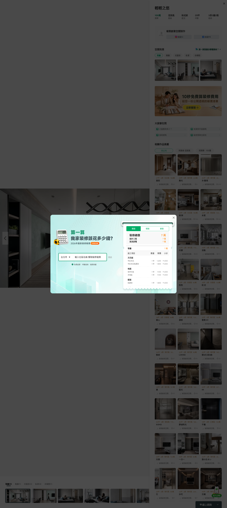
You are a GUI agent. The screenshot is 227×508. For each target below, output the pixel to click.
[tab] (133, 228)
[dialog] (113, 254)
